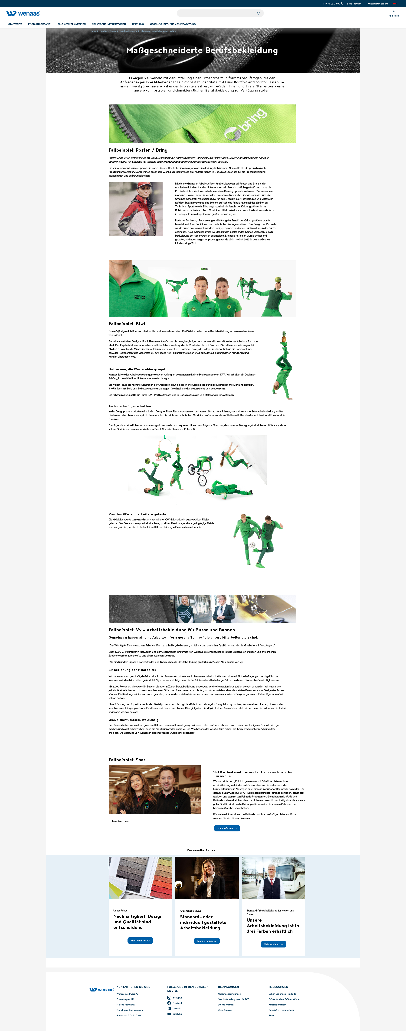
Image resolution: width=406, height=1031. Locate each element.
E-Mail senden (354, 3)
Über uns (138, 24)
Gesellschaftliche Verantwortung (173, 24)
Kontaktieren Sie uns (378, 3)
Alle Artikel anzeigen (72, 24)
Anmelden (394, 15)
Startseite (15, 24)
